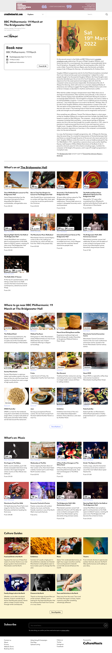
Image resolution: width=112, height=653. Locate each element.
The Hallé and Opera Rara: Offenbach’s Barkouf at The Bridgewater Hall (92, 194)
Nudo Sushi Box (88, 409)
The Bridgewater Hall (17, 57)
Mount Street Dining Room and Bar (68, 332)
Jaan (32, 409)
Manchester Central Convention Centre (93, 335)
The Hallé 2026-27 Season (12, 277)
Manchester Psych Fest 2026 (13, 503)
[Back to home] (13, 15)
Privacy (6, 644)
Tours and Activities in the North (67, 593)
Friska (33, 373)
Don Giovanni (61, 373)
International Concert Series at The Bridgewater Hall (68, 236)
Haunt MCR (87, 373)
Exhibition (60, 409)
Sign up (105, 625)
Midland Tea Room (37, 334)
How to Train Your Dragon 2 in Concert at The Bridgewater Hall (41, 193)
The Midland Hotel (10, 334)
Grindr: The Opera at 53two (92, 463)
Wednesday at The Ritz (38, 463)
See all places (56, 427)
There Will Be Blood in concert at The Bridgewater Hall (16, 193)
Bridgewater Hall (65, 154)
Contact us (7, 640)
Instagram (60, 644)
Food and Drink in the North (13, 557)
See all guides (56, 612)
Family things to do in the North (14, 593)
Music (59, 557)
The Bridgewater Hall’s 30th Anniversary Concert (92, 236)
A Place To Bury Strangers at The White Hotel (68, 464)
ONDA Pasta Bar (9, 409)
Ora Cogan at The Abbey (12, 463)
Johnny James (8, 28)
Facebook (60, 646)
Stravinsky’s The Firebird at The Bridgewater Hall (67, 193)
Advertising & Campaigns (39, 640)
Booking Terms (9, 648)
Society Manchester (10, 372)
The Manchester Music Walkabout (42, 235)
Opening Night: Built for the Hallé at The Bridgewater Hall (16, 236)
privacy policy (65, 630)
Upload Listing (35, 644)
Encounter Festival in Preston (40, 503)
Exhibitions (34, 557)
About (6, 642)
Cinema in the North (37, 593)
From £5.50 (42, 66)
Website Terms (9, 646)
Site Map (33, 642)
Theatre (86, 557)
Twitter (59, 642)
